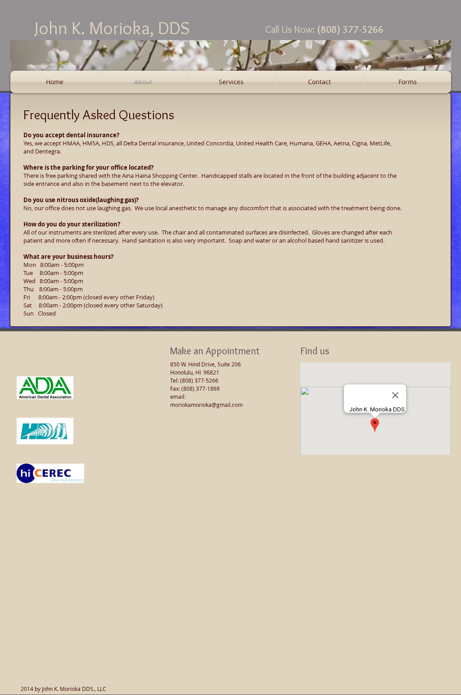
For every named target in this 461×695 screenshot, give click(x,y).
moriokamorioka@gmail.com (206, 404)
